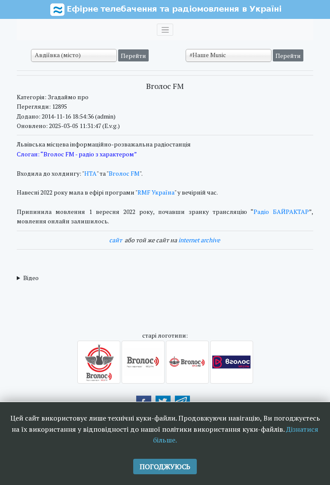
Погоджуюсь (165, 466)
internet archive (199, 240)
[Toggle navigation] (165, 30)
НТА (90, 173)
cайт (115, 240)
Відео (31, 278)
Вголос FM (124, 173)
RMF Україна (156, 192)
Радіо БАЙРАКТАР (281, 211)
